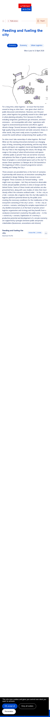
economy (23, 45)
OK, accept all (10, 706)
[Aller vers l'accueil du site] (3, 21)
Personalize (9, 711)
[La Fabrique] (25, 6)
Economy (12, 45)
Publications (14, 21)
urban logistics (36, 45)
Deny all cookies (27, 706)
